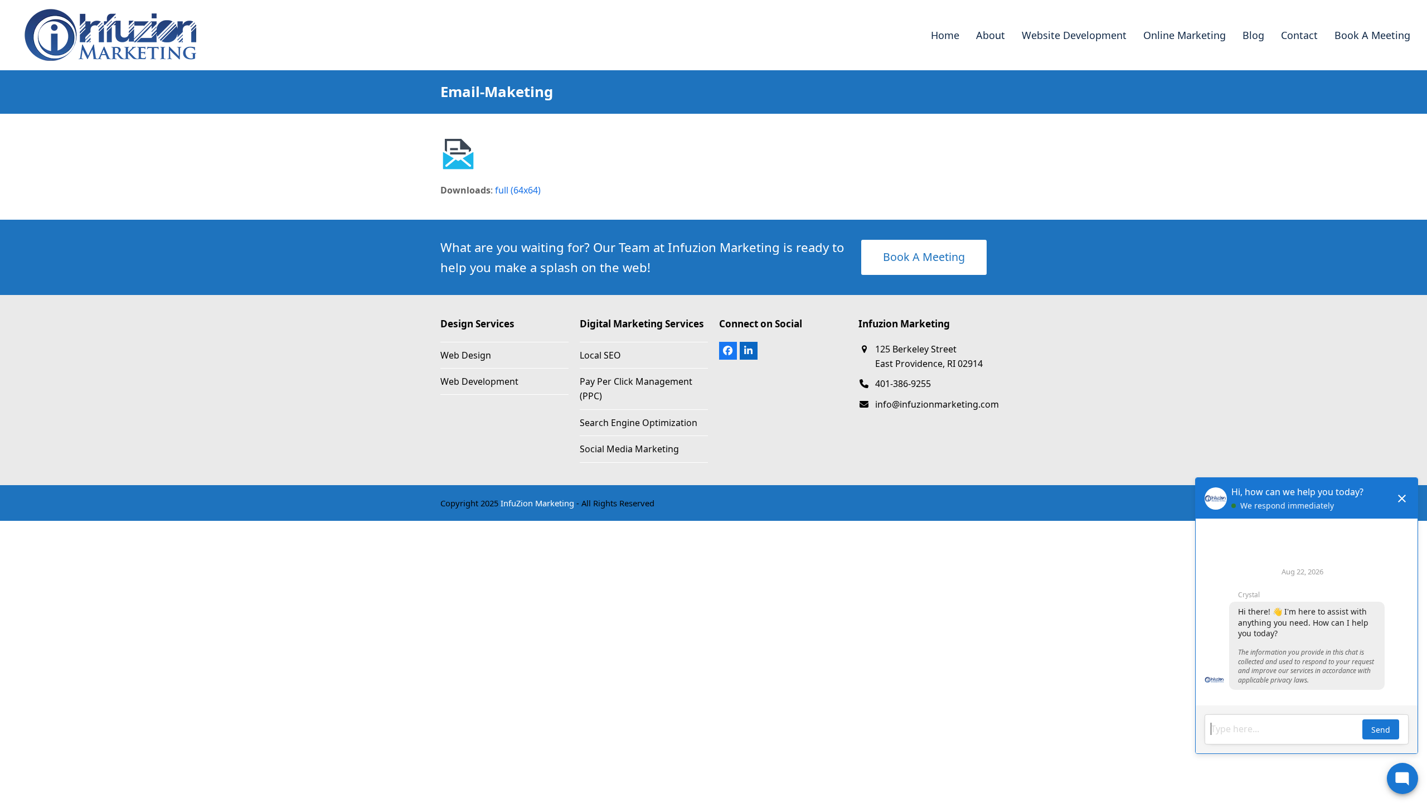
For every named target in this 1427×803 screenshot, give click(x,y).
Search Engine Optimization (638, 423)
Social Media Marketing (629, 449)
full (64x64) (518, 190)
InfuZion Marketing (537, 503)
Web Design (465, 355)
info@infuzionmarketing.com (937, 404)
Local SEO (600, 355)
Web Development (479, 381)
